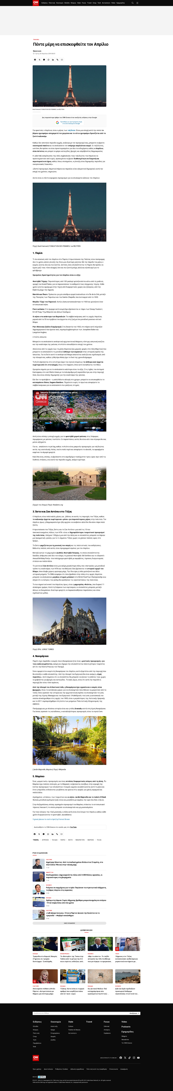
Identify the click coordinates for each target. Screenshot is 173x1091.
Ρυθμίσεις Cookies (61, 1069)
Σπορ (94, 3)
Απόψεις (107, 1030)
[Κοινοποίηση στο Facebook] (35, 60)
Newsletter (125, 1039)
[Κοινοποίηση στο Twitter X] (40, 60)
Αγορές (53, 1036)
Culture (70, 1026)
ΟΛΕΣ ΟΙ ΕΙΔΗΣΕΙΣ (69, 923)
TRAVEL (36, 39)
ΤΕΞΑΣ (99, 840)
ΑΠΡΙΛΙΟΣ (45, 840)
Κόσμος (73, 3)
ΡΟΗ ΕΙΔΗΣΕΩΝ (40, 853)
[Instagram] (134, 1057)
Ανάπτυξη (54, 1026)
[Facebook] (121, 1057)
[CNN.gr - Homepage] (36, 3)
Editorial (106, 1026)
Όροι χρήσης (37, 1069)
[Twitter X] (125, 1057)
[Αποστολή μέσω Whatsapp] (48, 60)
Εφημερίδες (121, 3)
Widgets (124, 1036)
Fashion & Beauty (74, 1030)
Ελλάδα (67, 3)
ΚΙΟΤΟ (70, 840)
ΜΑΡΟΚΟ (91, 840)
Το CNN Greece (127, 1043)
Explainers (107, 1033)
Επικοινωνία (114, 1069)
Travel (89, 3)
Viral (34, 1046)
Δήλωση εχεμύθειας (77, 1069)
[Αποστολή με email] (62, 60)
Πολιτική (52, 3)
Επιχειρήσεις (55, 1033)
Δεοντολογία (48, 1069)
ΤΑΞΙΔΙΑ (54, 840)
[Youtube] (138, 1057)
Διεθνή (53, 1040)
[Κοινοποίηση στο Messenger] (44, 60)
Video (113, 3)
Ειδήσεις (45, 3)
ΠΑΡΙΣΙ (62, 840)
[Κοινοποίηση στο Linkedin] (53, 60)
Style (79, 3)
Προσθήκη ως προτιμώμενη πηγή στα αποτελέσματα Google (71, 122)
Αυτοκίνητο (106, 3)
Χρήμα (53, 1030)
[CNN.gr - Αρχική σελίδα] (36, 1058)
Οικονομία (59, 3)
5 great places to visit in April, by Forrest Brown (51, 819)
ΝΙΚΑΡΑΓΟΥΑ (80, 840)
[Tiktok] (129, 1057)
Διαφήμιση (124, 1069)
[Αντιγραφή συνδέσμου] (57, 60)
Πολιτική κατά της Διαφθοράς (97, 1069)
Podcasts (126, 1026)
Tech (99, 3)
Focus (84, 3)
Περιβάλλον (37, 1043)
